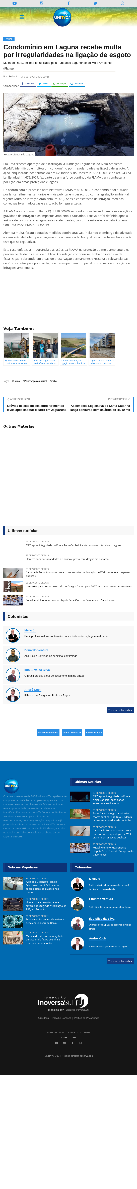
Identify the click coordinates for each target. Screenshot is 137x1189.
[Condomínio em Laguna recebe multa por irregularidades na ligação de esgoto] (68, 124)
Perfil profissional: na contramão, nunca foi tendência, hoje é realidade (66, 636)
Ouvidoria (43, 1017)
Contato (86, 1033)
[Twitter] (95, 3)
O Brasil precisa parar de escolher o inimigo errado (54, 675)
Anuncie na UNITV (55, 1033)
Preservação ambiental (35, 381)
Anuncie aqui (94, 732)
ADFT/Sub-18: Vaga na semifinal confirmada (50, 656)
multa (53, 381)
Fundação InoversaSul (76, 1009)
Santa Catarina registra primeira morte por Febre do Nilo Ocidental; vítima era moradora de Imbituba (113, 817)
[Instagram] (41, 3)
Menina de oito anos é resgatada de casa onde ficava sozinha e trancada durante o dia (44, 939)
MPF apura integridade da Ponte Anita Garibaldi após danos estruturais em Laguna (73, 545)
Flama (16, 381)
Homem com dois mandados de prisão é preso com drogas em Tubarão (67, 559)
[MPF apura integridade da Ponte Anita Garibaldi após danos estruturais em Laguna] (80, 798)
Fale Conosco (72, 732)
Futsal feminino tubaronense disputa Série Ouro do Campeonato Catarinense (70, 600)
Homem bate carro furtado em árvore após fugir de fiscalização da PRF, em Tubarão (46, 906)
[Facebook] (73, 1043)
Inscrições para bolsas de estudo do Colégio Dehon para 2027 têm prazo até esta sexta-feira (78, 586)
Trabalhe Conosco (61, 1017)
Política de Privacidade (86, 1017)
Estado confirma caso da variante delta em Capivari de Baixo (45, 921)
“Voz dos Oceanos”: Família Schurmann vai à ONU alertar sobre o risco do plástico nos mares (43, 887)
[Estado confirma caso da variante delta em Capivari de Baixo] (13, 921)
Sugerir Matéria (48, 732)
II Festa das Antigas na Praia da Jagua (47, 695)
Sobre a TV (73, 1033)
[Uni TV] (63, 17)
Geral (9, 39)
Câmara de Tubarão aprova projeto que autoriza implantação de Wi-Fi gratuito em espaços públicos (78, 574)
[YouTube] (15, 3)
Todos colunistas (120, 710)
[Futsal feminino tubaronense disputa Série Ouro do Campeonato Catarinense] (13, 602)
